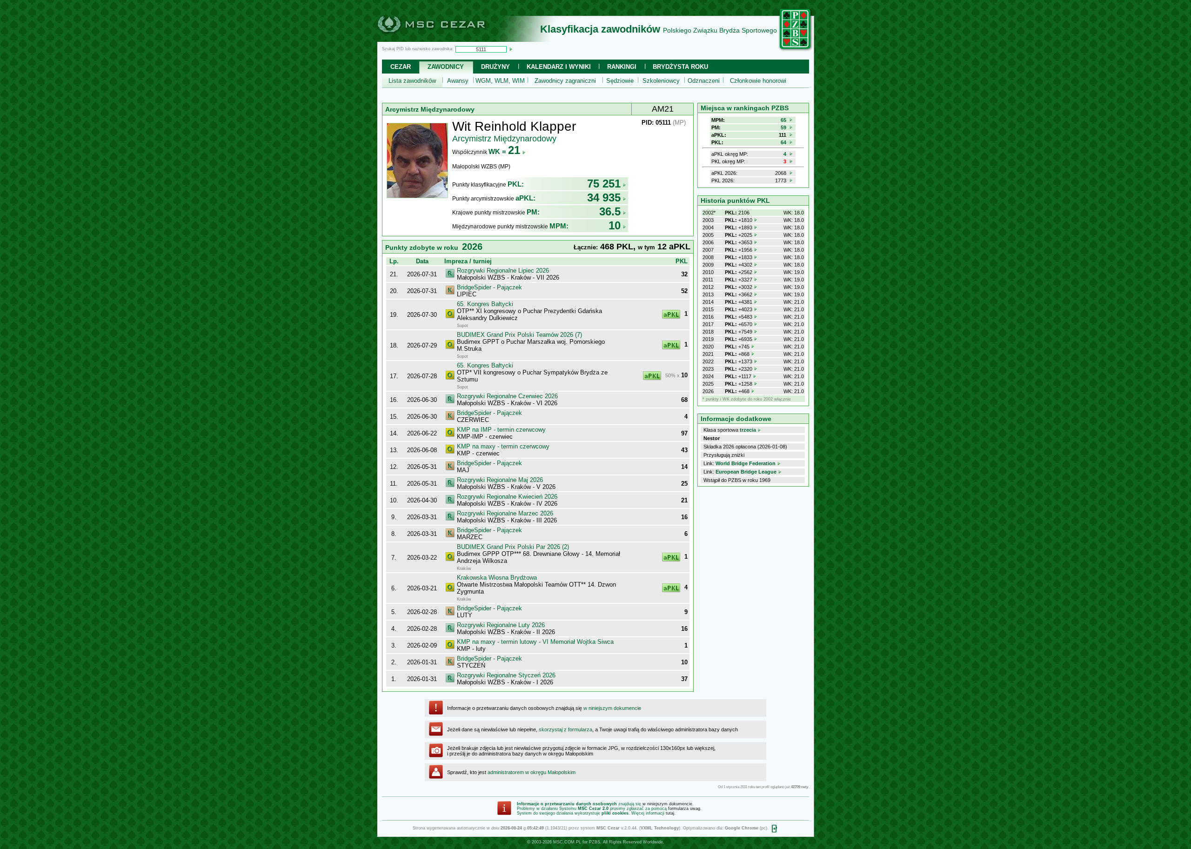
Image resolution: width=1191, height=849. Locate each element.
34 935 (604, 197)
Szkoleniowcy (661, 80)
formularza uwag (684, 808)
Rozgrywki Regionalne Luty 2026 (501, 625)
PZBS (594, 842)
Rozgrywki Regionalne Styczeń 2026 (506, 675)
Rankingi (621, 66)
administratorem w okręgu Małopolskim (531, 772)
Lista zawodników (412, 80)
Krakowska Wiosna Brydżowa (497, 577)
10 (615, 225)
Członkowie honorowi (758, 80)
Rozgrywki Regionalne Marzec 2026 (505, 513)
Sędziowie (620, 80)
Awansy (457, 80)
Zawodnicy (446, 66)
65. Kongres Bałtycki (485, 304)
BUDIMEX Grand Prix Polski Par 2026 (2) (513, 546)
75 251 (604, 183)
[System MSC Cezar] (446, 39)
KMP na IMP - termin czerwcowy (501, 429)
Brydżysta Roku (680, 66)
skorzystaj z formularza (565, 729)
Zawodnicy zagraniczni (565, 80)
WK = (504, 151)
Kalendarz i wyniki (559, 66)
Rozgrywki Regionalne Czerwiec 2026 (507, 396)
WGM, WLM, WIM (500, 80)
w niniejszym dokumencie (612, 708)
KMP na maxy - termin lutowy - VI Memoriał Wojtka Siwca (535, 641)
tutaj (670, 813)
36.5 (610, 211)
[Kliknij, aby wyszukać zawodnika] (511, 49)
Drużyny (495, 66)
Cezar (400, 66)
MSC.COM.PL (567, 842)
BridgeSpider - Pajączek (489, 287)
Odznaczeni (704, 80)
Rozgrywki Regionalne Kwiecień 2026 (507, 496)
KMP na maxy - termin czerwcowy (503, 446)
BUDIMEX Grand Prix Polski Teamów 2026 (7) (519, 334)
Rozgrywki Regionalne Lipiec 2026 (503, 270)
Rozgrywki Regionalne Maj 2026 (500, 479)
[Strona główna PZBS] (795, 50)
